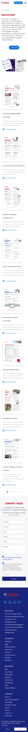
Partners (7, 710)
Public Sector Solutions (12, 266)
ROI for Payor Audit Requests (14, 166)
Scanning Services (10, 619)
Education (8, 658)
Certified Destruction (11, 370)
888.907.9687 (5, 510)
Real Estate (8, 660)
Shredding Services (10, 622)
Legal (6, 644)
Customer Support (14, 515)
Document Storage (10, 418)
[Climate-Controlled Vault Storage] (12, 450)
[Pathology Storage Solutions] (12, 300)
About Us (7, 697)
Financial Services (10, 647)
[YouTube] (19, 602)
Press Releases (9, 683)
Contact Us (8, 713)
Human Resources (10, 655)
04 (18, 492)
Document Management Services (15, 616)
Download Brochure (11, 129)
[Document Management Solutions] (12, 96)
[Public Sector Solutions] (12, 249)
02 (11, 492)
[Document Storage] (12, 401)
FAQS (6, 685)
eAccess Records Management (14, 624)
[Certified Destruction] (12, 352)
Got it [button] (20, 729)
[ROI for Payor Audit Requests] (12, 148)
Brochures (7, 677)
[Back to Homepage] (11, 595)
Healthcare (8, 641)
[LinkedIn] (14, 602)
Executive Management (12, 700)
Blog (6, 669)
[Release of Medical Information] (12, 197)
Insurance (7, 652)
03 (15, 492)
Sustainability (9, 702)
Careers (7, 708)
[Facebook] (9, 602)
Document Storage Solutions (13, 614)
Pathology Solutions (11, 630)
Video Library (9, 680)
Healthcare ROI (9, 633)
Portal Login (8, 716)
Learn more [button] (5, 725)
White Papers (9, 675)
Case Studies (9, 672)
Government (8, 649)
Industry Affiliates (10, 688)
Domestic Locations (10, 705)
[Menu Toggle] (25, 3)
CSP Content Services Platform (14, 627)
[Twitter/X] (5, 602)
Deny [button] (7, 729)
